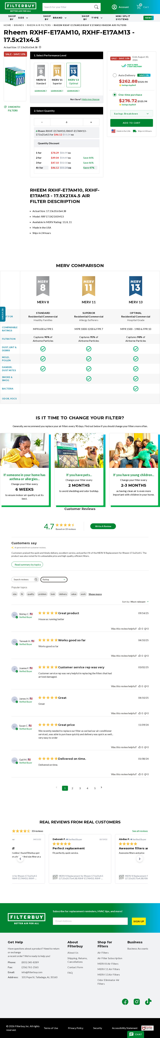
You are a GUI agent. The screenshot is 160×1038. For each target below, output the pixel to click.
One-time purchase (130, 94)
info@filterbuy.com (32, 972)
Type (90, 18)
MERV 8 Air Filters (108, 963)
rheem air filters (39, 25)
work (83, 594)
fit (22, 594)
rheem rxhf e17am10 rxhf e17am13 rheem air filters (90, 25)
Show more (95, 594)
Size (16, 18)
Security (97, 1027)
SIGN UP (138, 921)
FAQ (70, 972)
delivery (63, 594)
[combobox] (54, 579)
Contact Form (75, 967)
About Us (73, 952)
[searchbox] (22, 579)
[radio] (41, 75)
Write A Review (103, 526)
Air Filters (103, 952)
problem (42, 594)
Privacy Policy (75, 1027)
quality (31, 594)
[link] (80, 877)
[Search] (96, 7)
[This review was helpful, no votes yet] (140, 628)
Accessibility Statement (125, 1027)
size (15, 594)
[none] (41, 91)
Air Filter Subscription (110, 958)
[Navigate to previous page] (57, 787)
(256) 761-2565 (30, 967)
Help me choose (90, 99)
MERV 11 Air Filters (109, 969)
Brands (19, 25)
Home (7, 25)
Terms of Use (51, 1027)
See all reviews (140, 830)
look (53, 594)
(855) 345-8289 (30, 962)
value (73, 594)
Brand (53, 18)
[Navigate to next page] (102, 787)
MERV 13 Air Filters (109, 974)
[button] (20, 859)
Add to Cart (131, 122)
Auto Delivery (126, 75)
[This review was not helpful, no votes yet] (145, 628)
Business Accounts (137, 948)
